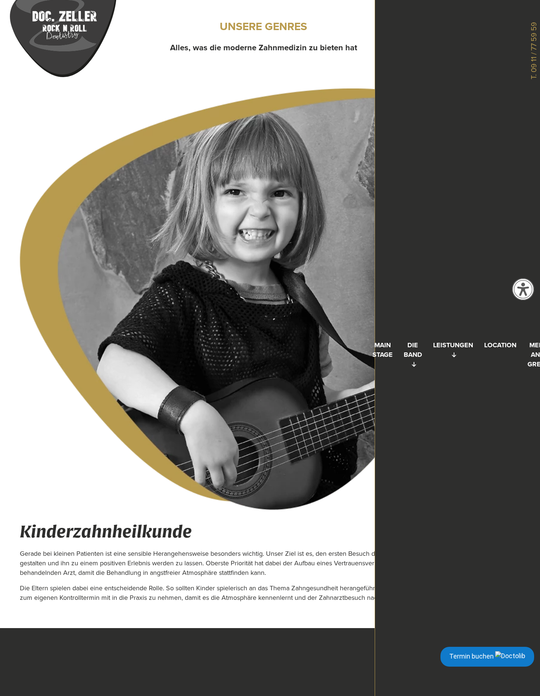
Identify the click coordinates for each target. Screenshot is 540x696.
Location (500, 345)
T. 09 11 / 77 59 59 (534, 50)
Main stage (382, 349)
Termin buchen (472, 656)
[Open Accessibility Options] (523, 289)
